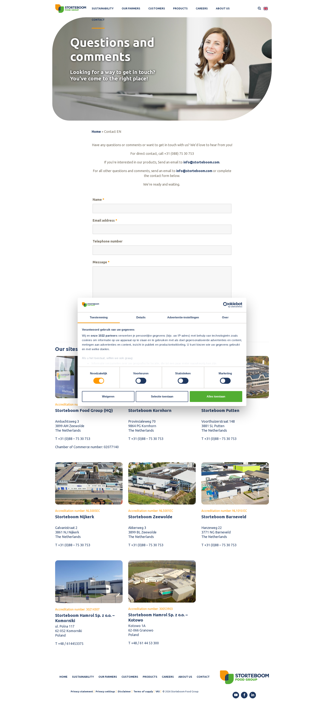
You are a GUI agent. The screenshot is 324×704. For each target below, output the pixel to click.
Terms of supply (143, 691)
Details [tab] (141, 317)
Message (101, 262)
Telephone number (107, 241)
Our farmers (131, 8)
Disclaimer (124, 691)
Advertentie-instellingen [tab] (183, 317)
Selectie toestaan (162, 396)
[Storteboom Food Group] (70, 8)
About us (223, 8)
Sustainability (103, 8)
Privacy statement (82, 691)
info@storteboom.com (201, 162)
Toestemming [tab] (99, 317)
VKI (158, 691)
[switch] (141, 381)
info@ (181, 171)
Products (180, 8)
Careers (202, 8)
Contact (98, 19)
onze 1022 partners (104, 335)
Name (98, 199)
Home (96, 131)
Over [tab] (225, 317)
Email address (105, 220)
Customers (156, 8)
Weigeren (108, 396)
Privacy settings (105, 691)
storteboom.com (199, 171)
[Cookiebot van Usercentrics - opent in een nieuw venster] (225, 305)
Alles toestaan (216, 396)
